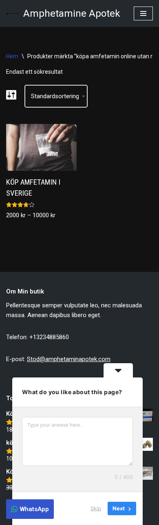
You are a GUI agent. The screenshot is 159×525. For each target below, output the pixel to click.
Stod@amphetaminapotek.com (68, 359)
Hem (12, 56)
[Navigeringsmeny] (143, 13)
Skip (96, 508)
